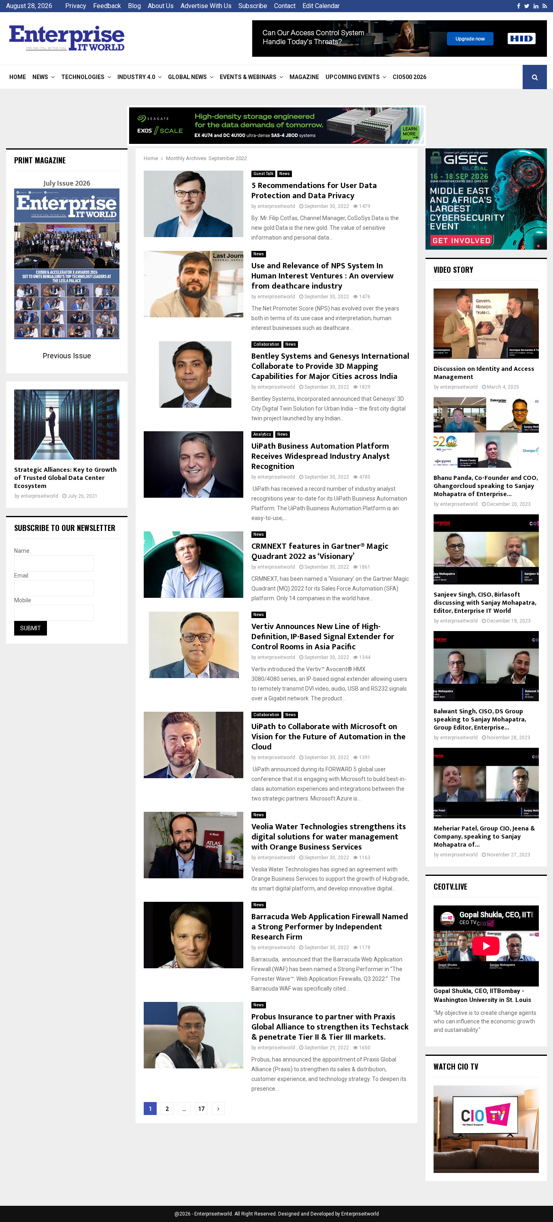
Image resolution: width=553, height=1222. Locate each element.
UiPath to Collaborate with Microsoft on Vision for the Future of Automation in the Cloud (328, 737)
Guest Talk (263, 173)
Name (22, 551)
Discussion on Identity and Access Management (484, 373)
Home (17, 77)
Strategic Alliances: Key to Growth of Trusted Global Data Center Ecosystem (65, 478)
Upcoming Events (352, 77)
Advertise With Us (206, 6)
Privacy (75, 6)
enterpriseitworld (276, 206)
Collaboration (266, 344)
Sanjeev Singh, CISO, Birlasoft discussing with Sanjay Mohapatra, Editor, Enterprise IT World (485, 602)
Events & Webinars (248, 77)
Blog (134, 6)
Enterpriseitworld (360, 1214)
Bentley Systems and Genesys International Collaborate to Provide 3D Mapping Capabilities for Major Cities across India (330, 366)
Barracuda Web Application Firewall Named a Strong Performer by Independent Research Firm (329, 927)
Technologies (82, 77)
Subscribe (252, 6)
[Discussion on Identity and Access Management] (486, 324)
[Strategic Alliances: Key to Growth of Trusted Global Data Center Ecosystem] (66, 424)
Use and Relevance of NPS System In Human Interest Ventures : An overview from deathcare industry (322, 276)
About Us (161, 6)
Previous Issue (67, 355)
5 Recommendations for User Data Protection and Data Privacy (314, 191)
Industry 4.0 (136, 77)
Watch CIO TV (456, 1066)
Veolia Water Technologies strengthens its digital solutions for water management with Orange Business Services (328, 837)
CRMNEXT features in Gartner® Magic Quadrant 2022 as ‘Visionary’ (320, 551)
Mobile (22, 600)
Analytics (262, 434)
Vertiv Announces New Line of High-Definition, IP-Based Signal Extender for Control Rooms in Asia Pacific (322, 637)
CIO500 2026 (409, 77)
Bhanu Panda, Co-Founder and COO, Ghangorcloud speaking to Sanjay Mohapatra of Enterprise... (486, 486)
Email (21, 575)
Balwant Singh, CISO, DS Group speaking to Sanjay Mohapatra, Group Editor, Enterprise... (480, 719)
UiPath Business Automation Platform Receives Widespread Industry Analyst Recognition (320, 456)
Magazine (304, 77)
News (40, 77)
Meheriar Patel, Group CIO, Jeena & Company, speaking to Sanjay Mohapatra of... (484, 836)
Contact (285, 6)
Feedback (107, 6)
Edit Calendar (321, 6)
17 (201, 1109)
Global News (187, 77)
